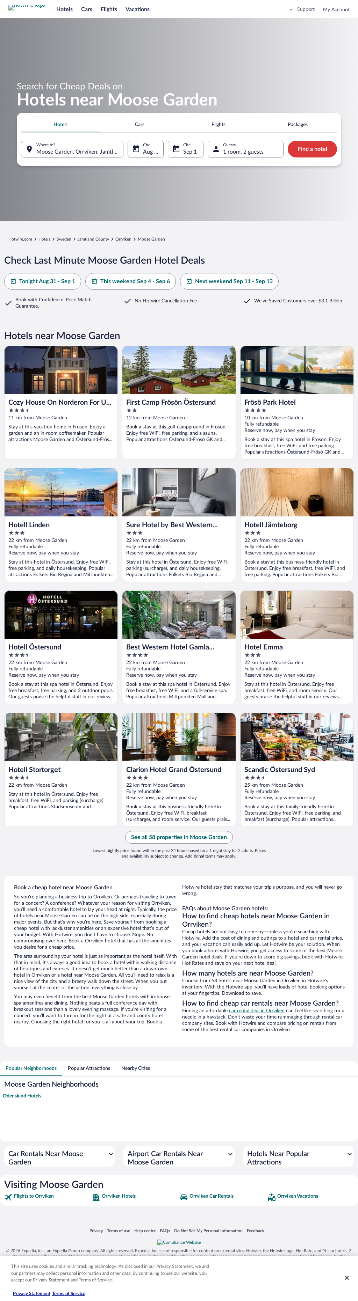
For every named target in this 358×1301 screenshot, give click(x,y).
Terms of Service (68, 1294)
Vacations (138, 9)
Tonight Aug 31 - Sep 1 (47, 281)
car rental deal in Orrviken (257, 1010)
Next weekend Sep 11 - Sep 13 (234, 281)
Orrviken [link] (123, 239)
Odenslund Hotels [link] (22, 1096)
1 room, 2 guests (243, 152)
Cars (86, 9)
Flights (109, 9)
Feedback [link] (255, 1230)
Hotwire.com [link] (20, 239)
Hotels (64, 9)
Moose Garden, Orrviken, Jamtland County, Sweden (79, 152)
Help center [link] (145, 1230)
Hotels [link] (44, 239)
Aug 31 (151, 152)
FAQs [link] (165, 1230)
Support (306, 9)
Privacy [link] (96, 1230)
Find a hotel (312, 149)
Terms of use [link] (118, 1230)
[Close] (347, 1278)
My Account (336, 9)
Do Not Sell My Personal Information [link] (208, 1230)
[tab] (60, 124)
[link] (47, 1197)
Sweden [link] (64, 239)
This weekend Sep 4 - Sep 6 (135, 281)
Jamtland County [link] (93, 239)
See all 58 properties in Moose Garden (179, 837)
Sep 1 (190, 152)
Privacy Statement (31, 1294)
